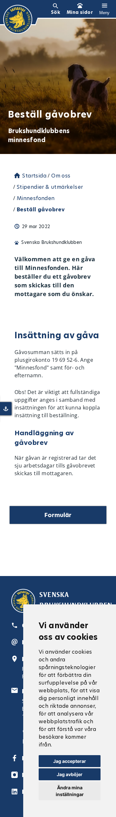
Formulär (58, 515)
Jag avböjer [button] (69, 774)
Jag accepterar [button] (69, 761)
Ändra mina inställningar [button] (70, 791)
